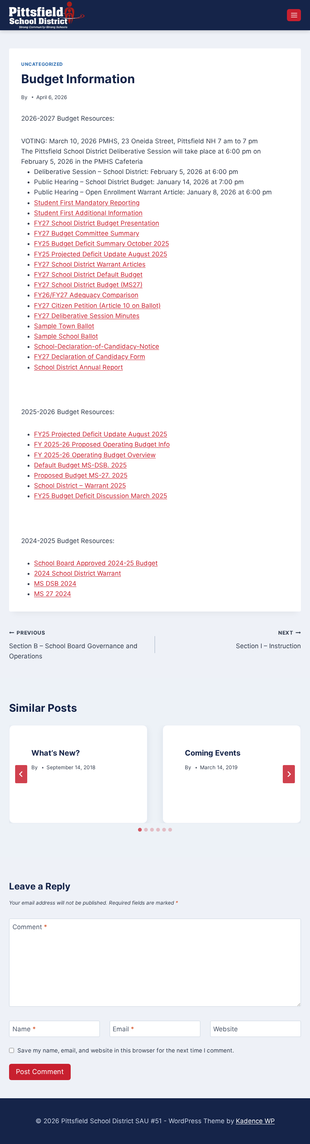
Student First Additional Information (88, 213)
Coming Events (212, 752)
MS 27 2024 (52, 594)
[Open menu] (294, 15)
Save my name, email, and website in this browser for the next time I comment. (125, 1050)
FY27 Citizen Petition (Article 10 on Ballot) (97, 305)
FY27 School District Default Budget (88, 274)
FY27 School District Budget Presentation (96, 223)
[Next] (289, 774)
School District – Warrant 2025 (80, 485)
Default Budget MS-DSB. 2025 (80, 465)
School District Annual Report (78, 367)
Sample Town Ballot (64, 326)
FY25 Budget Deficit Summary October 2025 (101, 243)
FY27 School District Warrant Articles (90, 264)
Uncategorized (42, 64)
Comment (29, 927)
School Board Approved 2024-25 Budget (96, 563)
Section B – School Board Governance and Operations (73, 645)
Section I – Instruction (268, 640)
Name (24, 1029)
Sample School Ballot (66, 336)
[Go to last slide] (21, 774)
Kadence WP (255, 1121)
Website (225, 1029)
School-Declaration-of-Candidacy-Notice (96, 346)
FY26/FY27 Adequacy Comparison (86, 295)
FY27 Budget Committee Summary (86, 233)
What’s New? (55, 752)
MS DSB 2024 (55, 583)
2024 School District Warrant (77, 573)
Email (123, 1029)
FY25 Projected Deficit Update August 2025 (100, 254)
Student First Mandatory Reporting (87, 202)
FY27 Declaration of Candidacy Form (89, 356)
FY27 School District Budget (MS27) (88, 285)
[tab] (140, 830)
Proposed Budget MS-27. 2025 (80, 475)
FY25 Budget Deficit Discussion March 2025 (100, 496)
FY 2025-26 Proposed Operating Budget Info (102, 444)
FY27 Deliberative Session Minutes (87, 316)
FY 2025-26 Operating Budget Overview (95, 455)
